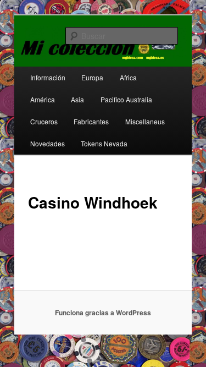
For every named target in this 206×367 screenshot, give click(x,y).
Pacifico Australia (126, 99)
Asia (77, 99)
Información (47, 77)
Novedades (47, 143)
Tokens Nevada (104, 143)
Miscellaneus (145, 121)
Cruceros (44, 121)
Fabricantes (91, 121)
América (42, 99)
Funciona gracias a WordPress (103, 312)
